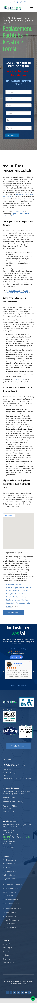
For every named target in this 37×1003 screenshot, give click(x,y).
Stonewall (17, 600)
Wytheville (17, 597)
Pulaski (8, 591)
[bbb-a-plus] (26, 698)
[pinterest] (18, 992)
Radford (24, 597)
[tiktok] (22, 992)
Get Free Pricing (12, 135)
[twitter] (11, 992)
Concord (18, 594)
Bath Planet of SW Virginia (19, 649)
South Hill (15, 591)
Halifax (28, 603)
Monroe (21, 588)
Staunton (24, 600)
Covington (10, 594)
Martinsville (18, 584)
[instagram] (14, 992)
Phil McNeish (17, 663)
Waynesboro (20, 603)
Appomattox (24, 591)
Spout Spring (10, 603)
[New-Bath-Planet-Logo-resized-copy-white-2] (10, 701)
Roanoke (28, 588)
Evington (9, 597)
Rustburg (9, 600)
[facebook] (7, 992)
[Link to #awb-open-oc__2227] (31, 8)
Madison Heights (12, 588)
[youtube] (26, 992)
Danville (24, 594)
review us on (15, 657)
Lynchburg (10, 584)
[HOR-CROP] (12, 7)
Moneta (8, 606)
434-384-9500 (18, 211)
